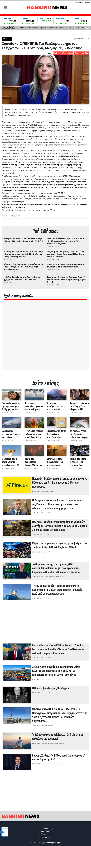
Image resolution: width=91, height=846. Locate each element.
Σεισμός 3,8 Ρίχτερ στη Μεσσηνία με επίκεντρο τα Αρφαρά (79, 434)
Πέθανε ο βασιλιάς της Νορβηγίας (50, 688)
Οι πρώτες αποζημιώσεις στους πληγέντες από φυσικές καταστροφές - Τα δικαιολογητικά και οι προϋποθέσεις (56, 406)
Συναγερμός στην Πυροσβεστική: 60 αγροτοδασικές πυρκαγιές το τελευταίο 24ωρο (55, 462)
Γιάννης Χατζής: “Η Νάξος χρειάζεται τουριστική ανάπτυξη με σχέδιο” (58, 758)
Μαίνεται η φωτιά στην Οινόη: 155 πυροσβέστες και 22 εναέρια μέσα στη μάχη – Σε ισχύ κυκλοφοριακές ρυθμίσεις (10, 462)
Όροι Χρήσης (44, 828)
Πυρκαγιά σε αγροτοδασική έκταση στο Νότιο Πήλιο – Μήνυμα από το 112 (34, 406)
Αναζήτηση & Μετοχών (87, 7)
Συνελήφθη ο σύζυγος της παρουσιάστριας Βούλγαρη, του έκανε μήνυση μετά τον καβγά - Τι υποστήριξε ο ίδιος (11, 406)
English (87, 2)
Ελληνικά (77, 2)
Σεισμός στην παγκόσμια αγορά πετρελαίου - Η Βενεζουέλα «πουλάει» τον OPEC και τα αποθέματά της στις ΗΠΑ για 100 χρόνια (57, 671)
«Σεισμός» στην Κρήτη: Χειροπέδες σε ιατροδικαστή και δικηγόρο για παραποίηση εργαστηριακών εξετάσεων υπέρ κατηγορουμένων (56, 434)
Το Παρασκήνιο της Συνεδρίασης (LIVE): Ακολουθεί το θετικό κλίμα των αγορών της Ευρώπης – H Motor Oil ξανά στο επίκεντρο (56, 568)
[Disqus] (45, 337)
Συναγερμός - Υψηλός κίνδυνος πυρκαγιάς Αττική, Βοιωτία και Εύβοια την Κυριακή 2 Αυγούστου (34, 434)
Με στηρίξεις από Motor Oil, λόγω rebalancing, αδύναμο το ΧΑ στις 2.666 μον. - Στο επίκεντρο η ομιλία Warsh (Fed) (23, 240)
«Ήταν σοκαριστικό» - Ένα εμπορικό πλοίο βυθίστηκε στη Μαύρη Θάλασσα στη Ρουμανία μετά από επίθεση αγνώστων (57, 590)
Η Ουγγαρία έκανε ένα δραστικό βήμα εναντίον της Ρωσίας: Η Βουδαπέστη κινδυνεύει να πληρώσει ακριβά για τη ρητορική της (58, 504)
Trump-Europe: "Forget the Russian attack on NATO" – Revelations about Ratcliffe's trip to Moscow (65, 265)
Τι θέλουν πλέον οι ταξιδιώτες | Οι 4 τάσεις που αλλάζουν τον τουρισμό (58, 737)
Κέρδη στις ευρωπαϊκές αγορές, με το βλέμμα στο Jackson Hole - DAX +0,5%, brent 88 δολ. (59, 545)
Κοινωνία (6, 39)
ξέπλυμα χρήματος (67, 53)
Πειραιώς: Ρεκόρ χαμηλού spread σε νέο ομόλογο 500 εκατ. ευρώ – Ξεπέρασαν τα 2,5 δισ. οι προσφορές (59, 483)
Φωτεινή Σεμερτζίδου (82, 53)
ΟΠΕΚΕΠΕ (56, 53)
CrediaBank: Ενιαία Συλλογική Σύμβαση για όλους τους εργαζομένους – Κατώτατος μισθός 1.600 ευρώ (22, 278)
